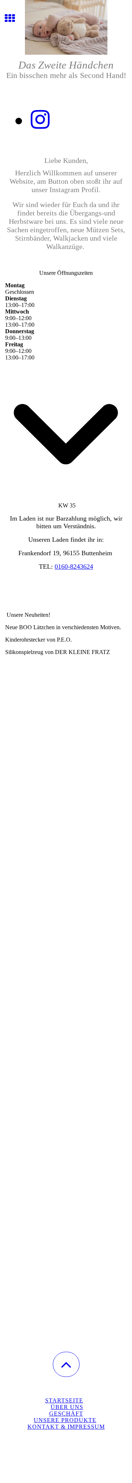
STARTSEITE (64, 1400)
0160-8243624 (74, 566)
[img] (66, 27)
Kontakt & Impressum (66, 1427)
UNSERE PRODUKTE (65, 1420)
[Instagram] (40, 120)
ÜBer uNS (67, 1407)
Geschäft (66, 1413)
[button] (66, 1364)
